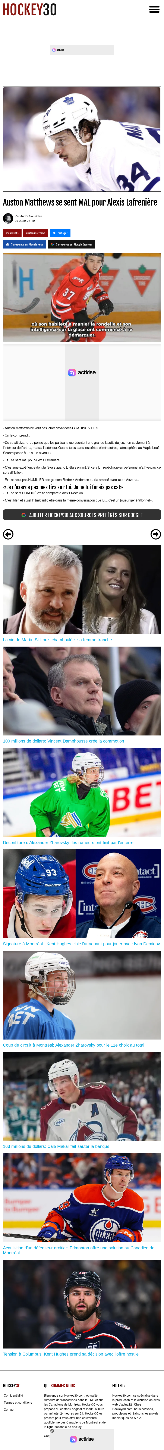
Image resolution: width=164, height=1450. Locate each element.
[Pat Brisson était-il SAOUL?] (8, 534)
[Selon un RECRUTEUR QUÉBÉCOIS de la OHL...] (156, 534)
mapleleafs (12, 233)
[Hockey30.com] (29, 9)
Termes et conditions (18, 1402)
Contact (9, 1409)
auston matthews (35, 233)
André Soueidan (31, 216)
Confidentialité (13, 1395)
